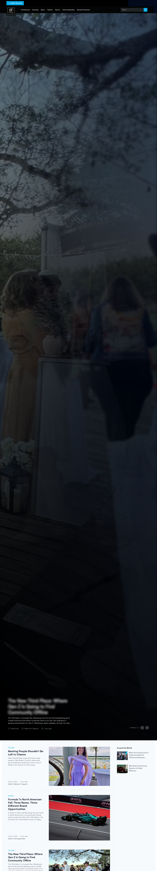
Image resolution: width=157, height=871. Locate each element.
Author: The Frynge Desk (16, 839)
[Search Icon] (132, 10)
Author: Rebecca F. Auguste (17, 784)
